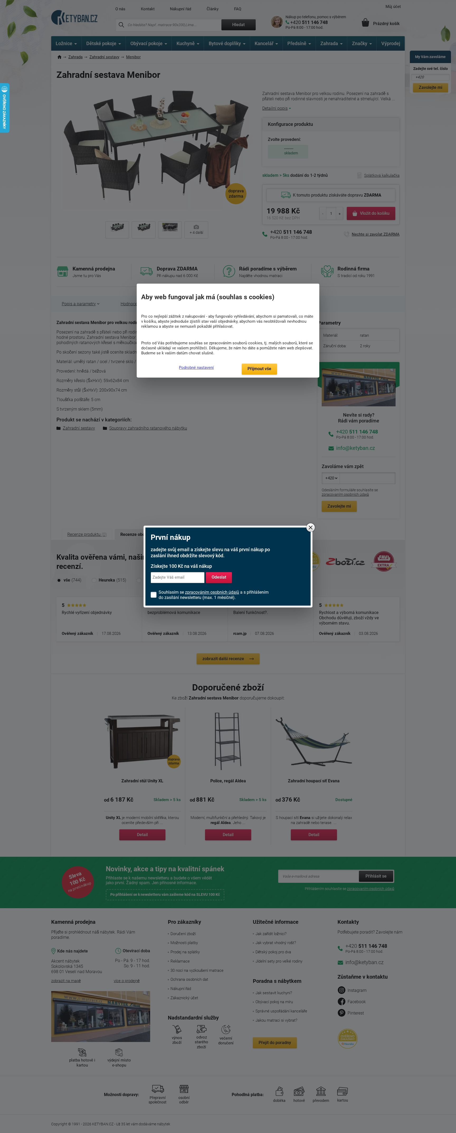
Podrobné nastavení (196, 367)
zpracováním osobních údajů (212, 592)
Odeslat (219, 577)
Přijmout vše (259, 368)
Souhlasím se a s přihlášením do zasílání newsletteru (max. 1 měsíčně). (214, 595)
